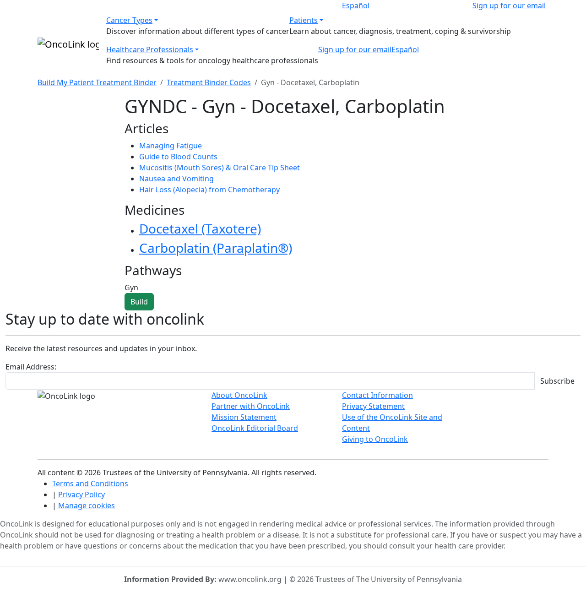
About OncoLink (239, 395)
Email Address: (30, 367)
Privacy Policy (81, 494)
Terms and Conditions (90, 483)
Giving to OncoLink (375, 439)
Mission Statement (244, 417)
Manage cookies (86, 505)
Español (355, 5)
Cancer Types (129, 20)
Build (139, 302)
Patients (303, 20)
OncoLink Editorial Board (255, 428)
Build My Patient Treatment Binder (97, 82)
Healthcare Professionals (149, 49)
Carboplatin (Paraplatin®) (215, 247)
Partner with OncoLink (251, 406)
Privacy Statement (373, 406)
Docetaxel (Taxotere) (200, 228)
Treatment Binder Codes (209, 82)
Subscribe (557, 381)
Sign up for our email (509, 5)
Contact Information (377, 395)
